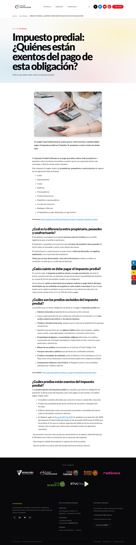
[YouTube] (105, 7)
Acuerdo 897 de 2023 (64, 417)
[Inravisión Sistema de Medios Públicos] (25, 472)
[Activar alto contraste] (133, 262)
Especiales (59, 6)
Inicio (14, 16)
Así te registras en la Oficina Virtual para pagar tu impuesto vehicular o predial (69, 219)
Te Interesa (47, 6)
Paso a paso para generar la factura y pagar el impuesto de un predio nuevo (69, 372)
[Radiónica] (112, 473)
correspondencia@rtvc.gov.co (103, 515)
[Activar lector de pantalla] (133, 277)
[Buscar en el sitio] (89, 7)
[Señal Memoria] (56, 483)
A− (134, 267)
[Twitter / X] (95, 7)
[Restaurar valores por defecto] (133, 282)
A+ (134, 272)
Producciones (72, 6)
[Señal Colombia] (70, 472)
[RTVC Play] (79, 483)
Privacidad (107, 541)
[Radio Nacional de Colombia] (91, 472)
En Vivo (118, 6)
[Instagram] (109, 7)
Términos (97, 541)
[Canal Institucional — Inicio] (22, 7)
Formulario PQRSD (102, 525)
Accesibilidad (118, 541)
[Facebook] (100, 7)
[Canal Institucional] (48, 472)
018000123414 (73, 523)
